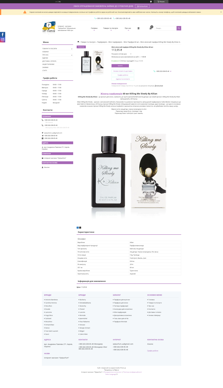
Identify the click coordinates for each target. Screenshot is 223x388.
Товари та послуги (110, 28)
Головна (94, 28)
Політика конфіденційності (132, 372)
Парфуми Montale (120, 322)
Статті (44, 71)
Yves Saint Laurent (51, 331)
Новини (45, 52)
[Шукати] (179, 28)
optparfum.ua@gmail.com (53, 133)
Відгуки (45, 58)
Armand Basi (49, 325)
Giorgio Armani (85, 328)
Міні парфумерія (115, 42)
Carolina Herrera (51, 303)
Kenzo (47, 328)
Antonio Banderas (51, 300)
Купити (120, 66)
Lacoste (82, 312)
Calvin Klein (84, 334)
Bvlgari (82, 331)
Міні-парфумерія (120, 312)
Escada (47, 309)
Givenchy (83, 306)
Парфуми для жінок (121, 303)
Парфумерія (102, 42)
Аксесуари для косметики (123, 309)
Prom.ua (123, 368)
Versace (82, 325)
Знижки (45, 67)
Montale (82, 315)
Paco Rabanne (85, 322)
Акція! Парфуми (48, 64)
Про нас (128, 28)
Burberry (83, 300)
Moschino (48, 322)
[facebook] (78, 228)
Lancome (48, 312)
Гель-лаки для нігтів (121, 318)
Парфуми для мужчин (122, 300)
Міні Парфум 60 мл (131, 42)
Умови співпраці (154, 315)
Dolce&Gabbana (85, 303)
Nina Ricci (48, 306)
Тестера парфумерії (121, 306)
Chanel (82, 309)
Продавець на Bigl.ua (111, 370)
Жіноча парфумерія (111, 93)
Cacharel (48, 318)
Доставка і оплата (49, 61)
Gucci (47, 334)
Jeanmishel (83, 318)
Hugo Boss (49, 315)
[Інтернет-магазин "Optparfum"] (49, 28)
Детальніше (142, 6)
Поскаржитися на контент (113, 372)
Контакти (151, 309)
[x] (80, 228)
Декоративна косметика (123, 315)
